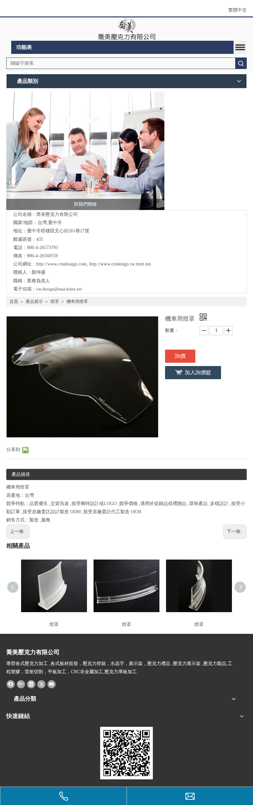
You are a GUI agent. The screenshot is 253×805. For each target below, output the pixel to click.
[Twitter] (41, 684)
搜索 (240, 63)
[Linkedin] (31, 684)
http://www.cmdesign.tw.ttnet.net (120, 264)
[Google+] (21, 684)
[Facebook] (11, 684)
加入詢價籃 (198, 372)
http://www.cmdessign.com (61, 264)
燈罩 (54, 624)
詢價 (180, 356)
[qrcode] (126, 753)
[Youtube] (51, 684)
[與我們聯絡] (85, 151)
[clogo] (126, 29)
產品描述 (21, 474)
